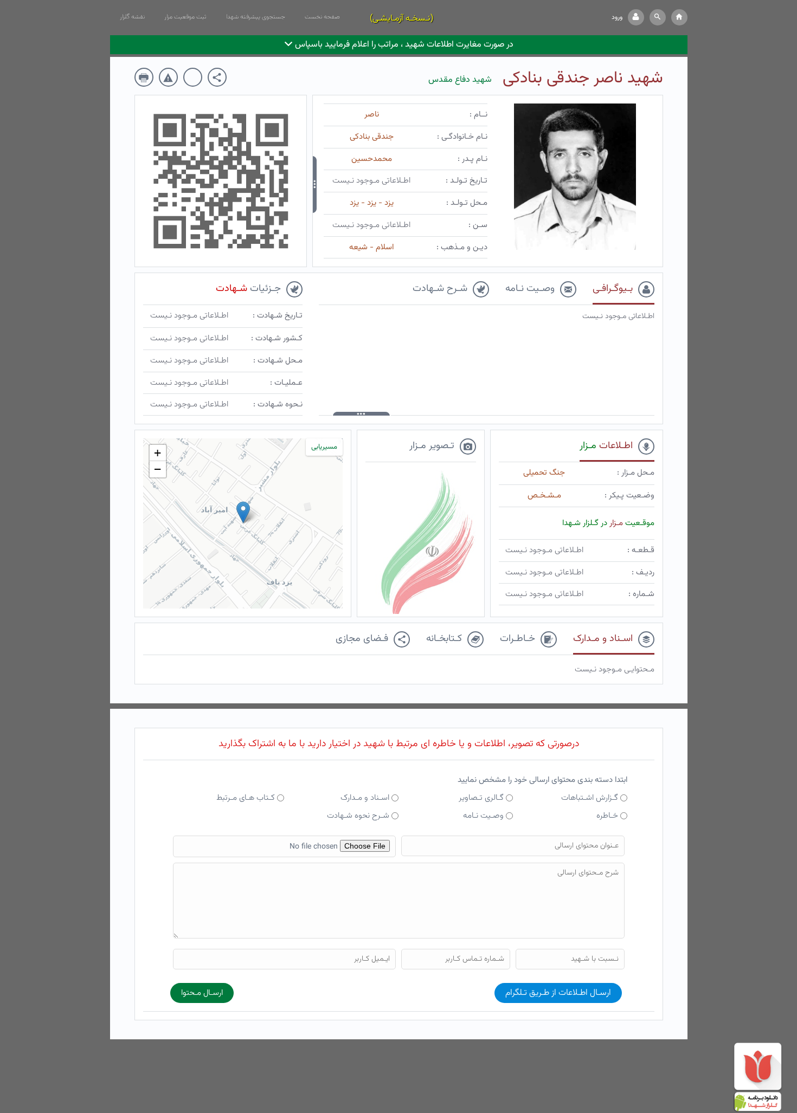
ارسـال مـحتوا (202, 993)
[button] (658, 17)
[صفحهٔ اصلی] (679, 17)
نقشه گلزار (132, 17)
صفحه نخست (322, 17)
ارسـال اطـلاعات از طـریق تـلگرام (558, 993)
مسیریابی (324, 447)
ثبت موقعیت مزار (185, 17)
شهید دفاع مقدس (460, 80)
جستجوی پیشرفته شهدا (255, 17)
